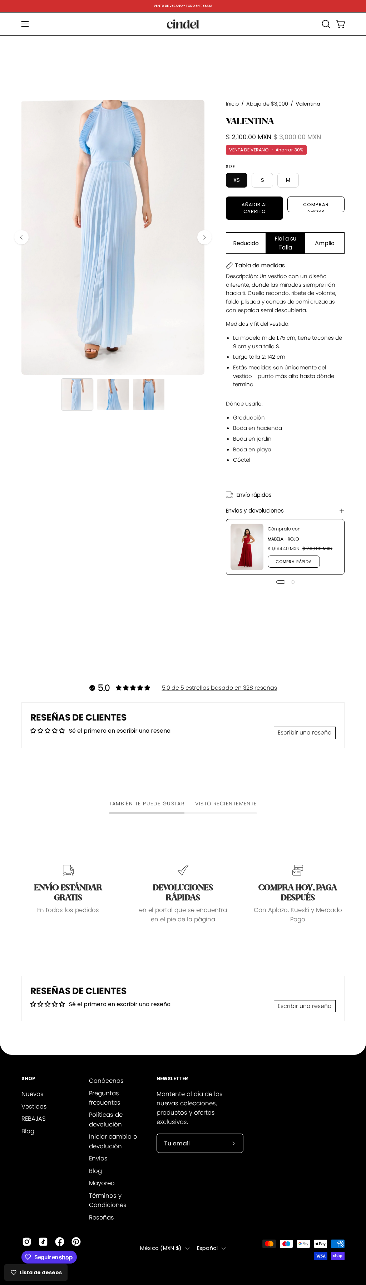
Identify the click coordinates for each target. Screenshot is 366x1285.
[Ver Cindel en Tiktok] (43, 1241)
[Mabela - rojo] (247, 547)
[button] (325, 24)
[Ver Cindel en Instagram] (26, 1241)
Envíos (98, 1158)
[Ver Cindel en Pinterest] (76, 1241)
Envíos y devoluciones (255, 510)
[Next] (204, 237)
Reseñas (101, 1217)
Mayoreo (102, 1183)
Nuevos (32, 1094)
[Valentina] (77, 394)
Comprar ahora (316, 207)
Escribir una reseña (305, 732)
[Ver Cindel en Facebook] (59, 1241)
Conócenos (106, 1080)
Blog (27, 1130)
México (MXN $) (161, 1248)
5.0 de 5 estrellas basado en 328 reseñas (219, 688)
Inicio (232, 103)
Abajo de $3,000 (267, 103)
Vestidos (34, 1106)
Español (207, 1248)
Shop (28, 1079)
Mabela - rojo (283, 539)
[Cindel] (183, 24)
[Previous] (21, 237)
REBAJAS (33, 1118)
